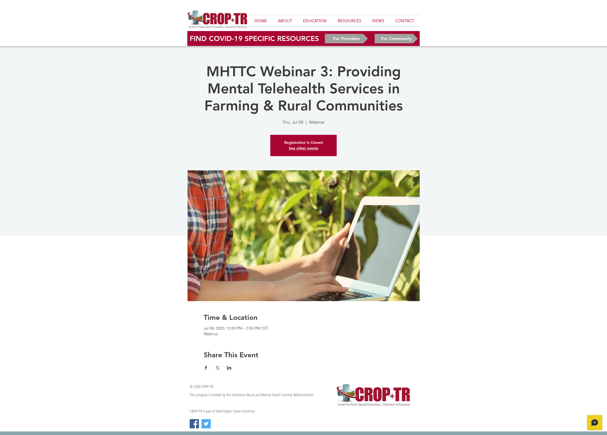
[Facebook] (194, 423)
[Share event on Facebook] (206, 368)
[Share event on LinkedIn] (229, 368)
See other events (303, 148)
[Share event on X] (217, 368)
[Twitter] (206, 423)
